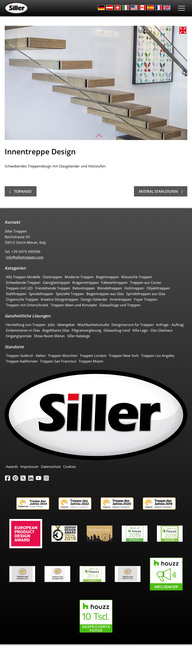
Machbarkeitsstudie (93, 324)
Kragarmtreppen (85, 282)
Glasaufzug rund (116, 330)
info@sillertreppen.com (25, 257)
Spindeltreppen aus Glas (145, 293)
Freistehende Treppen (52, 288)
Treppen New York (124, 355)
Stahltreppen (16, 293)
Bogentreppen (107, 276)
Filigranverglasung (86, 330)
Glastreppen (52, 276)
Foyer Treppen (145, 299)
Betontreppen (84, 288)
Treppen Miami (91, 361)
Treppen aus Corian (145, 282)
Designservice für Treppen (132, 324)
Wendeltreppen (109, 288)
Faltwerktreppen (114, 282)
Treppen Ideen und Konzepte (74, 305)
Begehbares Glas (55, 330)
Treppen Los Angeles (157, 355)
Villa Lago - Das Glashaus (152, 330)
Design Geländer (94, 299)
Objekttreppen (158, 288)
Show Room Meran (49, 335)
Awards (12, 466)
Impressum (29, 466)
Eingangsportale (19, 335)
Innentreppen (121, 299)
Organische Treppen (22, 299)
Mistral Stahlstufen (158, 191)
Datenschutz (51, 466)
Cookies (69, 466)
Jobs (51, 324)
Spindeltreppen (41, 293)
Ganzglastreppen (56, 282)
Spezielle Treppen (70, 293)
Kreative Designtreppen (59, 299)
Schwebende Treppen (23, 282)
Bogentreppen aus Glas (105, 293)
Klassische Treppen (136, 276)
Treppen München (63, 355)
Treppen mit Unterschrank (27, 305)
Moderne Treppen (79, 276)
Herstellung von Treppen (26, 324)
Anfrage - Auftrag (170, 324)
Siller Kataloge (78, 335)
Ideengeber (66, 324)
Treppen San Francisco (58, 361)
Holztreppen (134, 288)
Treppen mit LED (19, 288)
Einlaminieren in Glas (23, 330)
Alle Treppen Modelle (23, 276)
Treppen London (93, 355)
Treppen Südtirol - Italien (26, 355)
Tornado (23, 191)
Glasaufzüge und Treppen (119, 305)
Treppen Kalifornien (22, 361)
